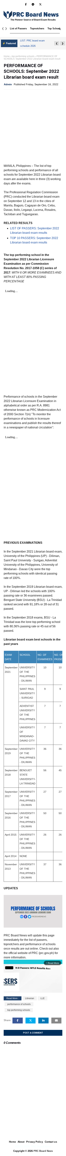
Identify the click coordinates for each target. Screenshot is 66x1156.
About (21, 1141)
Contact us (51, 1141)
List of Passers (18, 28)
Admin (8, 84)
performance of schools (19, 1004)
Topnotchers (37, 28)
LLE (43, 998)
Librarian (29, 998)
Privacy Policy (34, 1141)
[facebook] (26, 4)
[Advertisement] (33, 126)
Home (7, 56)
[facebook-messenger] (33, 4)
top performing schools (23, 56)
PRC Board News (43, 1151)
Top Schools (54, 28)
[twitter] (40, 4)
